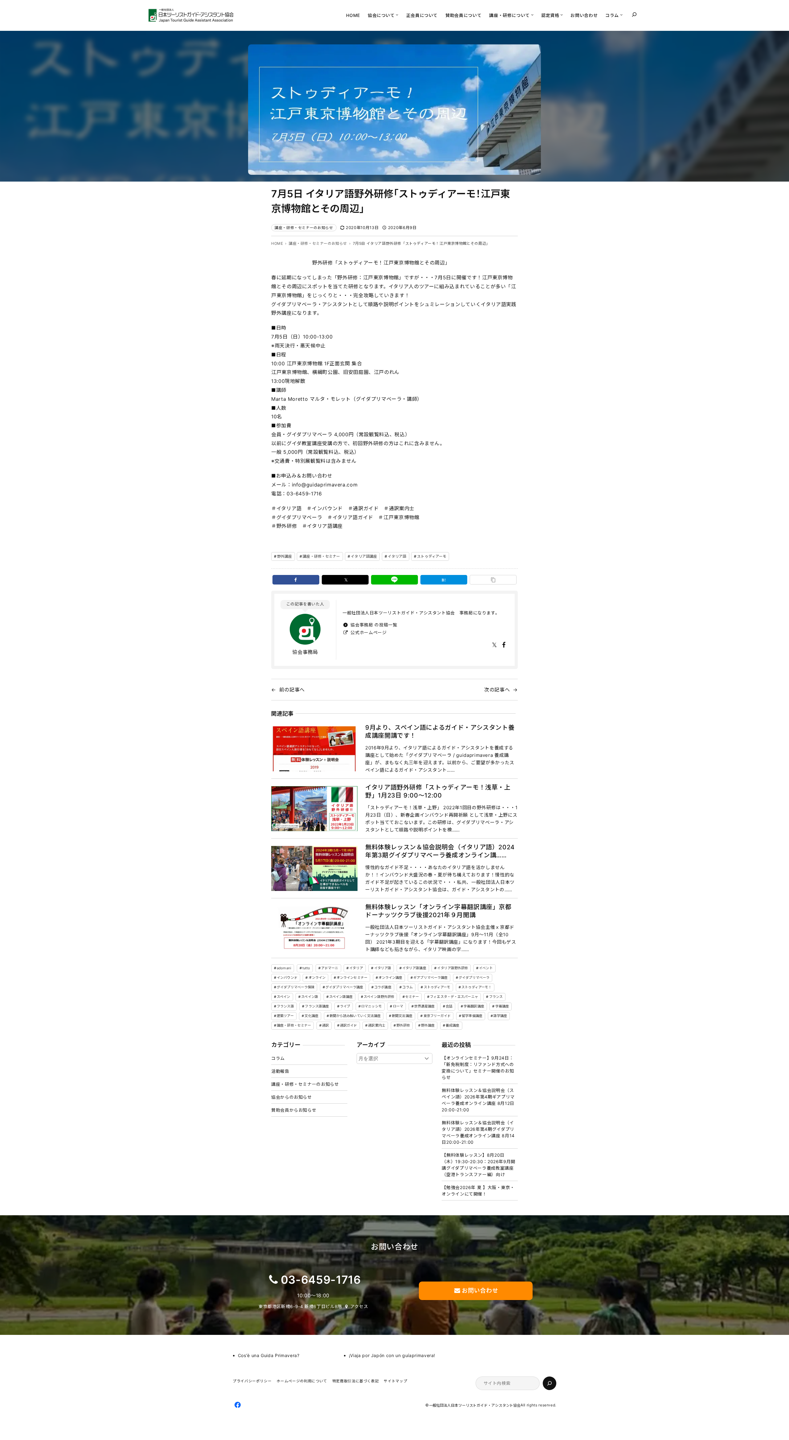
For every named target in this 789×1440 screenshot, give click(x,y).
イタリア (356, 968)
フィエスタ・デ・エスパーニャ (454, 997)
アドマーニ (329, 968)
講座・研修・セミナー (321, 556)
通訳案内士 (376, 1025)
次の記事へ (497, 690)
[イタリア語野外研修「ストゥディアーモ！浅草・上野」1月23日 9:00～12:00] (314, 808)
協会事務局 (305, 652)
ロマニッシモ (371, 1006)
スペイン (283, 997)
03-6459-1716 (321, 1279)
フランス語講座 (317, 1006)
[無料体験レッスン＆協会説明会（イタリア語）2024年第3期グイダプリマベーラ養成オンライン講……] (314, 868)
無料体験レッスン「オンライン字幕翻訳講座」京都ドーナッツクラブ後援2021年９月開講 (438, 911)
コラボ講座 (382, 987)
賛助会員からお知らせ (293, 1110)
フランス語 (285, 1006)
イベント (486, 968)
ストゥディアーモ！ (476, 987)
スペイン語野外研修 (379, 997)
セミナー (412, 997)
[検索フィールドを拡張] (634, 14)
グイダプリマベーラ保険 (295, 987)
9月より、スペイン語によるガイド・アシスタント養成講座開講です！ (439, 731)
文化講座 (311, 1016)
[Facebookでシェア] (295, 580)
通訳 (325, 1025)
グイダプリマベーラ (474, 977)
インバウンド (287, 977)
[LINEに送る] (394, 580)
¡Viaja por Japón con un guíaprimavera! (392, 1355)
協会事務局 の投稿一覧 (373, 624)
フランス (496, 997)
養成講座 (452, 1025)
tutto (306, 968)
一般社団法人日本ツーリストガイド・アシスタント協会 (475, 1405)
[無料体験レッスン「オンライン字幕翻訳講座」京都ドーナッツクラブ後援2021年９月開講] (314, 928)
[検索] (549, 1383)
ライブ (345, 1006)
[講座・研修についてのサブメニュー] (532, 14)
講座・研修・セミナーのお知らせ (304, 227)
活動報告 (280, 1071)
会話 (449, 1006)
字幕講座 (502, 1006)
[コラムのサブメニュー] (621, 14)
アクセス (359, 1306)
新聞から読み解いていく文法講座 (355, 1016)
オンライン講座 (390, 977)
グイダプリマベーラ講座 (344, 987)
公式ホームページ (368, 632)
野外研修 (403, 1025)
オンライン (317, 977)
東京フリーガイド (437, 1016)
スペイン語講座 (341, 997)
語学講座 (500, 1016)
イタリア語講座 (364, 556)
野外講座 (284, 556)
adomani (284, 968)
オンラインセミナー (352, 977)
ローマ (398, 1006)
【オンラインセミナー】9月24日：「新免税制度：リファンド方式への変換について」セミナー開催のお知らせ (478, 1067)
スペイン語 (309, 997)
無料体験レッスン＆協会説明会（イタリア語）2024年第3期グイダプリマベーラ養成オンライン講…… (440, 851)
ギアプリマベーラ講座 (430, 977)
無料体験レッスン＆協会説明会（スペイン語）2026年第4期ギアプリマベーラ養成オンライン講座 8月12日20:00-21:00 (478, 1100)
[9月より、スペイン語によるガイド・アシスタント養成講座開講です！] (314, 749)
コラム (407, 987)
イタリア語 (397, 556)
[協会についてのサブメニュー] (397, 14)
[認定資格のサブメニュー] (561, 14)
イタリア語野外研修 (452, 968)
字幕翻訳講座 (474, 1006)
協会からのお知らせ (291, 1097)
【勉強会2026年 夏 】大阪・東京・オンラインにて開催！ (478, 1190)
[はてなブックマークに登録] (443, 580)
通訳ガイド (348, 1025)
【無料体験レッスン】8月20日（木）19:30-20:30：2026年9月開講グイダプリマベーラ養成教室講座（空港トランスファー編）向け (478, 1164)
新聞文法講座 (402, 1016)
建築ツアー (285, 1016)
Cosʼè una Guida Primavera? (269, 1355)
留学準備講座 (472, 1016)
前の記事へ (292, 690)
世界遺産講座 (424, 1006)
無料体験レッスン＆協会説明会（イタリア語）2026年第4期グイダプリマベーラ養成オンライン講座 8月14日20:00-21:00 (478, 1132)
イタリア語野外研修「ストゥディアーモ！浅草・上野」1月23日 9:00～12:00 (438, 791)
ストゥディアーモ (431, 556)
